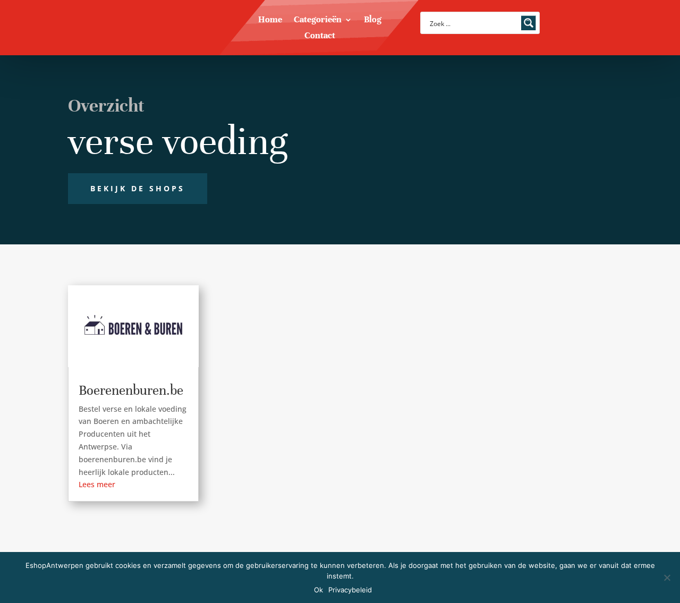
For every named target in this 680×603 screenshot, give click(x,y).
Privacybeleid (350, 589)
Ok (318, 589)
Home (270, 20)
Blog (372, 20)
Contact (319, 36)
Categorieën (318, 20)
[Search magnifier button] (528, 22)
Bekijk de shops (137, 188)
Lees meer (97, 484)
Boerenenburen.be (131, 390)
